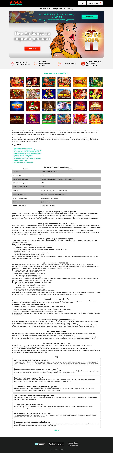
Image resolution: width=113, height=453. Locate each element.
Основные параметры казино (23, 148)
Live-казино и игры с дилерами (23, 162)
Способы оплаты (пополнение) (23, 155)
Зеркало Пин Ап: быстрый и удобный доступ (28, 150)
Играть (56, 430)
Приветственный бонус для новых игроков (27, 158)
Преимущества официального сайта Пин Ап (27, 152)
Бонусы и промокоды (20, 160)
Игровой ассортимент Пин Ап (23, 157)
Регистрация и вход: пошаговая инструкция (27, 153)
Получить (32, 49)
